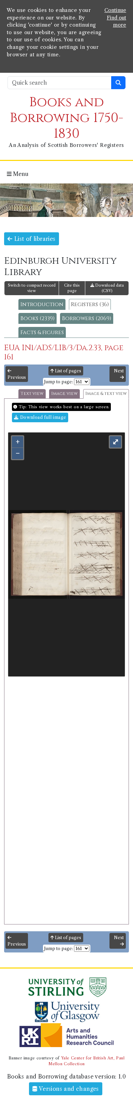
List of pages (67, 370)
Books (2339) (37, 318)
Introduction (41, 304)
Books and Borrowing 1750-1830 (66, 118)
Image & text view (106, 394)
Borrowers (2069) (86, 318)
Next (119, 370)
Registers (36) (90, 304)
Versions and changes (68, 1088)
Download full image (42, 417)
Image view (64, 394)
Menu (20, 174)
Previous (17, 377)
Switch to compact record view (32, 288)
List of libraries (33, 238)
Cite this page (72, 288)
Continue (115, 10)
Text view (32, 394)
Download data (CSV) (109, 288)
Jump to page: (58, 381)
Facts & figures (42, 332)
